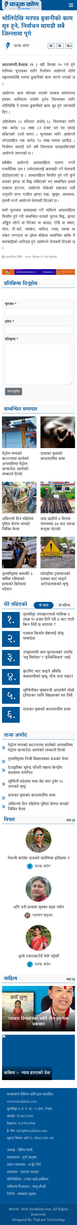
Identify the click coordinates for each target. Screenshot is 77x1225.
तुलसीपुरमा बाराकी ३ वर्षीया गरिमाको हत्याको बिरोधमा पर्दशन (17, 581)
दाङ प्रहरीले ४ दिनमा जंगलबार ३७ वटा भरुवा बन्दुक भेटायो (57, 524)
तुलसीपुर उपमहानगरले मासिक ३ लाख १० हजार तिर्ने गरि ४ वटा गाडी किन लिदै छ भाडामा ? (48, 620)
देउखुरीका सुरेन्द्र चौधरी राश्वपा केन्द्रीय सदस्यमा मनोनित (35, 770)
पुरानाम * (11, 304)
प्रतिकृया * (12, 339)
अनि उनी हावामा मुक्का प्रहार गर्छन (38, 907)
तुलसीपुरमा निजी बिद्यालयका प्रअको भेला (38, 759)
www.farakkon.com (22, 1102)
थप (68, 820)
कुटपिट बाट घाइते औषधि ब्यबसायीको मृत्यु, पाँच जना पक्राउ (48, 674)
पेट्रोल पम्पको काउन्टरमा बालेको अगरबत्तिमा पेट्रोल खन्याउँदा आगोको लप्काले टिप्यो (15, 464)
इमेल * (9, 322)
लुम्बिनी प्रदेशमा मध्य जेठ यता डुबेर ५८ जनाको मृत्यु (35, 784)
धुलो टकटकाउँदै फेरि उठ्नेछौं (38, 956)
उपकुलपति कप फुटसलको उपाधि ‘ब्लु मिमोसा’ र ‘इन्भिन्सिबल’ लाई (47, 655)
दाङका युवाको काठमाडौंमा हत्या (52, 456)
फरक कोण (21, 46)
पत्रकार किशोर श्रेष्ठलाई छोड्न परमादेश (43, 636)
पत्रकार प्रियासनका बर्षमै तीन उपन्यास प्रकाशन (38, 1022)
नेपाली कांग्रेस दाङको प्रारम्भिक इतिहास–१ (38, 858)
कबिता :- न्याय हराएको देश (27, 1073)
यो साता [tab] (43, 605)
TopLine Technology (49, 1220)
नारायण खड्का (42, 916)
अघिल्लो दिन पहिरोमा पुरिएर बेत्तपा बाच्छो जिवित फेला (18, 524)
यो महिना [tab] (64, 605)
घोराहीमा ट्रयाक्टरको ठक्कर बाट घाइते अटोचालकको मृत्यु (55, 579)
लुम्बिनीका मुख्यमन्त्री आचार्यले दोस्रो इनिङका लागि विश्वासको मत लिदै (48, 693)
